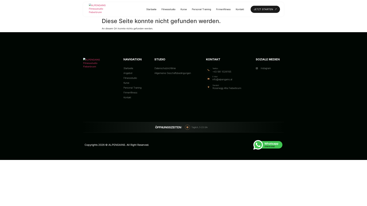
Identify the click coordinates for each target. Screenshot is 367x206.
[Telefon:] (208, 70)
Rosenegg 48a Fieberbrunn (226, 88)
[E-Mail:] (208, 78)
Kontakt (240, 9)
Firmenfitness (223, 9)
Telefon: (215, 68)
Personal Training (201, 9)
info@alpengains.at (222, 79)
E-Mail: (215, 77)
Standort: (215, 85)
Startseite (151, 9)
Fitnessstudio (168, 9)
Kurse (183, 9)
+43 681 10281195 (221, 71)
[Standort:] (208, 87)
